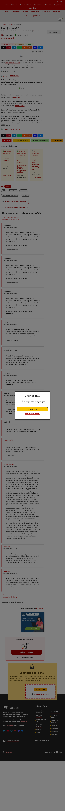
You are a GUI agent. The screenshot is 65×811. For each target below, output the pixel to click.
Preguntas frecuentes (32, 414)
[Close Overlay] (48, 393)
